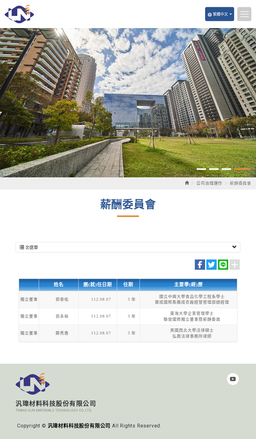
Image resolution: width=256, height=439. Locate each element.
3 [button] (226, 169)
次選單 (31, 247)
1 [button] (201, 169)
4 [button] (242, 169)
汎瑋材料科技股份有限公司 (19, 14)
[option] (128, 102)
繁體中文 (217, 14)
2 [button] (214, 169)
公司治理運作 (209, 183)
